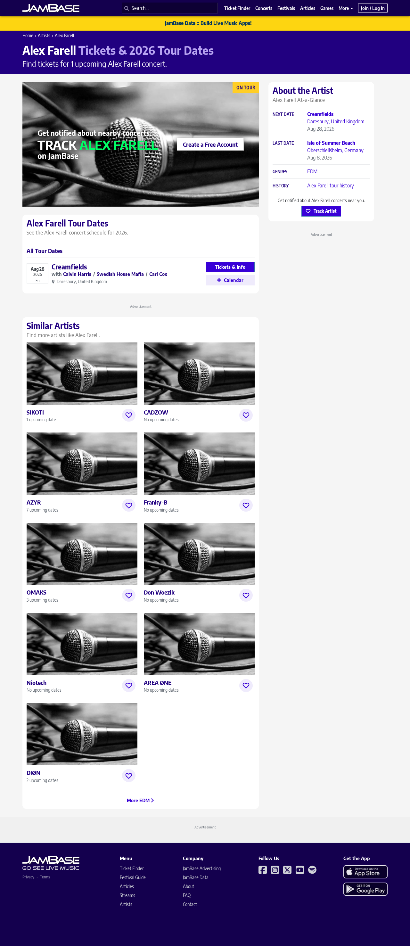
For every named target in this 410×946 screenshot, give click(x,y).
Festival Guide (133, 877)
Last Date (283, 143)
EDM (312, 171)
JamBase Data (196, 877)
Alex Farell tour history (330, 185)
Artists (44, 35)
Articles (127, 886)
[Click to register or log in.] (128, 415)
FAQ (187, 895)
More (344, 8)
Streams (127, 895)
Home (27, 35)
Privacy (28, 877)
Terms (45, 877)
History (281, 186)
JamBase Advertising (202, 868)
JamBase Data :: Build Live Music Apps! (208, 23)
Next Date (283, 114)
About (188, 886)
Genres (280, 172)
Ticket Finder (132, 868)
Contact (190, 904)
